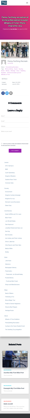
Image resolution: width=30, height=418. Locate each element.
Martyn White (8, 248)
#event (2, 70)
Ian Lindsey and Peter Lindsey (13, 238)
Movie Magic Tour (10, 300)
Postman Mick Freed (12, 281)
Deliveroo (8, 264)
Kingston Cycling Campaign (12, 195)
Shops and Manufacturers (12, 284)
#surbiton (3, 72)
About (6, 316)
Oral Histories (8, 211)
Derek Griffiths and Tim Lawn (13, 214)
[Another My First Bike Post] (15, 359)
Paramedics (8, 271)
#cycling (21, 69)
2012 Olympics (9, 166)
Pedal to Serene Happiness (12, 303)
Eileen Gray (8, 205)
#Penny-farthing (9, 69)
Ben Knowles (8, 235)
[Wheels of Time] (4, 3)
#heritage (13, 70)
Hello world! (8, 404)
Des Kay (7, 231)
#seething (23, 70)
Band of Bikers (9, 293)
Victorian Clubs (9, 183)
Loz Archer (10, 63)
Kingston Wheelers (10, 176)
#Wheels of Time (5, 74)
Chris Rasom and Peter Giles (13, 245)
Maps (6, 290)
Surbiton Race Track (11, 179)
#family (7, 70)
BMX (6, 169)
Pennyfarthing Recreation (12, 67)
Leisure (6, 162)
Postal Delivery (9, 278)
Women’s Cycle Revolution (12, 202)
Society (6, 188)
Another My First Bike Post (14, 373)
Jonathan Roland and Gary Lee (13, 228)
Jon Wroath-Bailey (10, 221)
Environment (8, 191)
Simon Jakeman (9, 241)
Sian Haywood (9, 224)
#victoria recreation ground (14, 72)
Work (5, 257)
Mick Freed (8, 217)
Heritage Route (9, 310)
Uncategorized (7, 370)
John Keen (8, 260)
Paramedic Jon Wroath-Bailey (14, 274)
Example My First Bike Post (14, 388)
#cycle (16, 69)
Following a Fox (9, 296)
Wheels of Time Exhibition (12, 319)
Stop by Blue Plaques (11, 307)
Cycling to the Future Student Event (15, 326)
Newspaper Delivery (10, 267)
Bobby (7, 252)
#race (17, 70)
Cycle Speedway (10, 172)
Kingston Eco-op (10, 198)
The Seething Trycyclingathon (13, 329)
